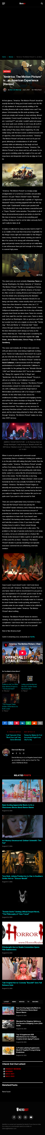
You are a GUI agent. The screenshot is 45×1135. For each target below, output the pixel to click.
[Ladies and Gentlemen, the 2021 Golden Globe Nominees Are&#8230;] (29, 678)
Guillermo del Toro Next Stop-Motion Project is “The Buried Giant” (10, 687)
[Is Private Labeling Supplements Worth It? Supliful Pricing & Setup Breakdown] (8, 1051)
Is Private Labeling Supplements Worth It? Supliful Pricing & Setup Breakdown (28, 1050)
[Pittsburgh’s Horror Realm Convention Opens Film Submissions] (22, 933)
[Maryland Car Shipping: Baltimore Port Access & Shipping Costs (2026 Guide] (8, 1024)
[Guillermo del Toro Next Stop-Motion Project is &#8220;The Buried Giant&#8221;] (10, 678)
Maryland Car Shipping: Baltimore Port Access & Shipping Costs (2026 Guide (29, 1023)
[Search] (42, 3)
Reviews (35, 1001)
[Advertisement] (22, 31)
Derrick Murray (15, 90)
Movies (7, 71)
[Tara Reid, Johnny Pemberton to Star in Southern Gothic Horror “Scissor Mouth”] (22, 861)
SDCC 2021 (9, 1074)
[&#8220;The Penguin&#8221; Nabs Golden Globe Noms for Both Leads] (10, 698)
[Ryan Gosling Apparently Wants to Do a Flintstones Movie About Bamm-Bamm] (22, 790)
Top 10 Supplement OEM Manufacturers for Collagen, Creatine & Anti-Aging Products (27, 1037)
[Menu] (3, 3)
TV (28, 1001)
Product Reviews (13, 1069)
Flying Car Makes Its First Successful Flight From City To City (33, 737)
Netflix (32, 637)
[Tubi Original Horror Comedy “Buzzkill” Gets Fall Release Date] (22, 968)
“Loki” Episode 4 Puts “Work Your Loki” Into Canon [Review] (13, 737)
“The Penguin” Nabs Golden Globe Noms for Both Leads (10, 707)
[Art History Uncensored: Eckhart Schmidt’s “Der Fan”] (22, 826)
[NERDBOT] (22, 3)
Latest (6, 1001)
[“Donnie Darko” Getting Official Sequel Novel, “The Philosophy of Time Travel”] (22, 897)
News (14, 1001)
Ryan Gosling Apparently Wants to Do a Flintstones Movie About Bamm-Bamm (28, 1010)
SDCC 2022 (9, 1076)
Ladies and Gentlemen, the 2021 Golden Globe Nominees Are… (29, 687)
